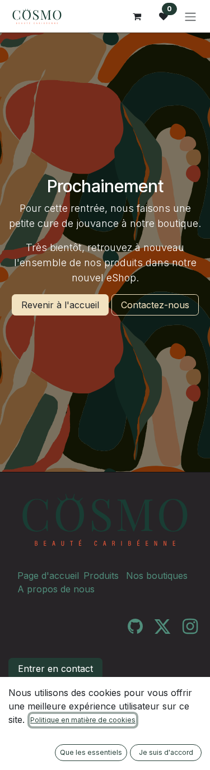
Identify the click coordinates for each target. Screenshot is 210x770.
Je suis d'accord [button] (166, 752)
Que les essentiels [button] (91, 752)
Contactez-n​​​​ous (155, 304)
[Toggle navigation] (190, 16)
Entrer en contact (55, 668)
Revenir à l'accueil (60, 304)
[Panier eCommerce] (136, 16)
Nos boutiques (157, 575)
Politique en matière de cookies (83, 720)
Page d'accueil (48, 575)
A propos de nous (56, 589)
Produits (101, 575)
